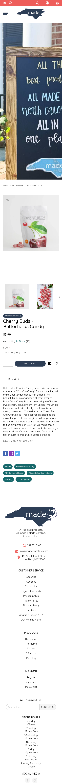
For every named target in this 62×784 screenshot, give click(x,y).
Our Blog (31, 658)
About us (31, 576)
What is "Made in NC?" (31, 615)
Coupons (31, 581)
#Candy (8, 479)
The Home (31, 643)
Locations (31, 610)
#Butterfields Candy (25, 466)
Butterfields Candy (13, 316)
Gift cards (31, 653)
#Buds (8, 466)
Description (15, 379)
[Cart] (57, 3)
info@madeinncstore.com (34, 551)
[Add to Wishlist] (56, 364)
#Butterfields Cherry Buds (40, 473)
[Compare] (49, 364)
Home (5, 186)
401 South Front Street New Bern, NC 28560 (34, 558)
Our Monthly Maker (31, 619)
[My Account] (47, 3)
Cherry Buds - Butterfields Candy (27, 186)
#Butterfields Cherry (14, 473)
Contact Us (31, 586)
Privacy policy (31, 596)
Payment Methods (31, 591)
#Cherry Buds (23, 479)
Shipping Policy (31, 605)
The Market (31, 639)
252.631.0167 (34, 545)
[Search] (37, 2)
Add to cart (30, 363)
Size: (6, 347)
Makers (31, 648)
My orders (31, 682)
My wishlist (31, 686)
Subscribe (47, 707)
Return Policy (31, 600)
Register (31, 677)
